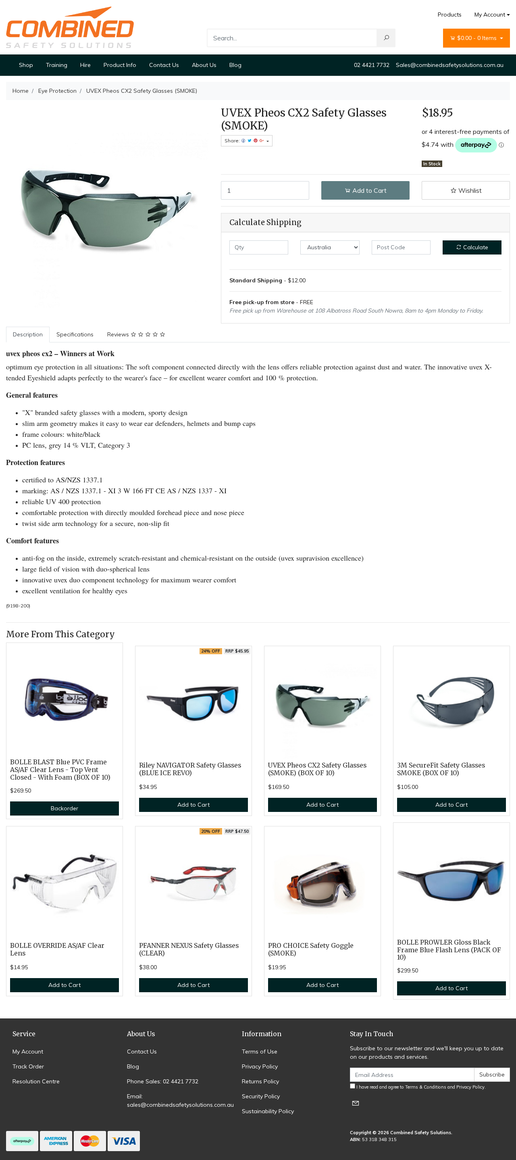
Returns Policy (260, 1081)
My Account (489, 14)
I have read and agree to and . (420, 1087)
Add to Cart (369, 190)
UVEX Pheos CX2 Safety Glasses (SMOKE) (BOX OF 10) (317, 769)
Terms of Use (259, 1051)
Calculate (475, 247)
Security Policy (261, 1096)
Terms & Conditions (425, 1087)
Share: (233, 141)
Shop (26, 65)
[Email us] (356, 1103)
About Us (204, 65)
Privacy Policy (260, 1066)
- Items (477, 38)
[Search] (386, 38)
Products (450, 14)
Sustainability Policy (268, 1111)
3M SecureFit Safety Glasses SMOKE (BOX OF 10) (441, 769)
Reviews (119, 334)
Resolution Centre (36, 1081)
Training (56, 65)
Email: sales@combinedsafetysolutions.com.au (180, 1100)
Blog (235, 65)
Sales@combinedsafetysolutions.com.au (450, 65)
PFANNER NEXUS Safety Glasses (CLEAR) (189, 949)
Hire (85, 65)
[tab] (28, 334)
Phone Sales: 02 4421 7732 (162, 1081)
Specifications (75, 334)
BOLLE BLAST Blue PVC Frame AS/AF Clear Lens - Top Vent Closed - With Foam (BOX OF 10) (60, 769)
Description (28, 334)
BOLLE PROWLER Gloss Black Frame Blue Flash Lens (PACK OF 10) (449, 950)
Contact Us (164, 65)
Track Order (28, 1066)
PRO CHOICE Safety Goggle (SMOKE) (311, 949)
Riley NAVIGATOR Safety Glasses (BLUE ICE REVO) (190, 769)
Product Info (120, 65)
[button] (466, 190)
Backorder (64, 808)
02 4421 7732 (371, 65)
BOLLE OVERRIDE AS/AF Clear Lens (57, 949)
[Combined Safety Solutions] (70, 26)
